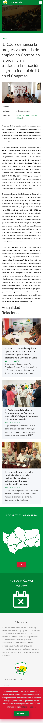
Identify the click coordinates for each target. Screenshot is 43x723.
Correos (18, 115)
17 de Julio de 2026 (12, 422)
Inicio (5, 30)
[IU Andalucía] (5, 2)
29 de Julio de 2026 (12, 361)
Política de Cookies (28, 707)
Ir (21, 564)
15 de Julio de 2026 (12, 487)
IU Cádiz (26, 115)
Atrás (5, 38)
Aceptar (21, 713)
